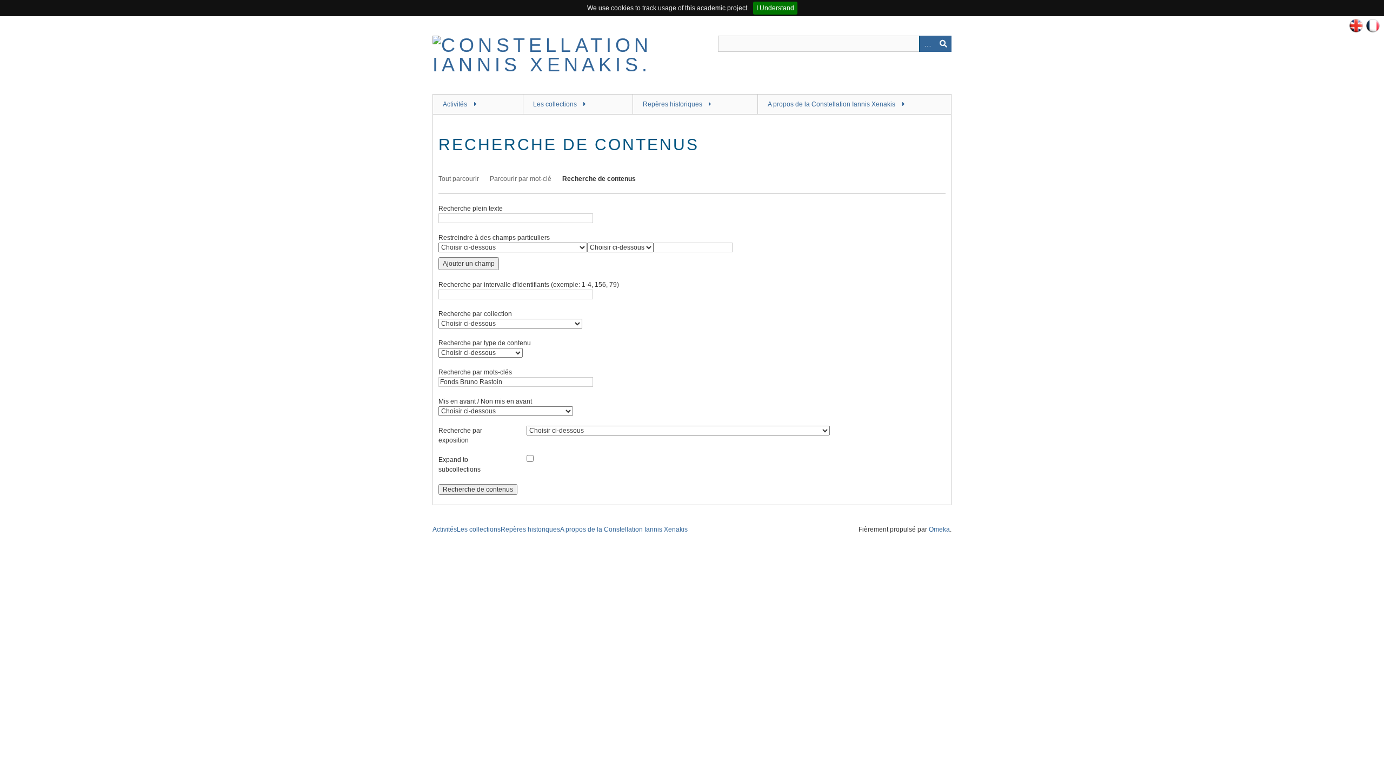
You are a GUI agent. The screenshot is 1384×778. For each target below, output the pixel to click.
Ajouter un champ (469, 263)
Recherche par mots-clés (475, 372)
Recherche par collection (475, 314)
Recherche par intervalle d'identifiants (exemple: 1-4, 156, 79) (528, 285)
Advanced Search (927, 44)
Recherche (943, 44)
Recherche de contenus (599, 179)
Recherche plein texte (470, 208)
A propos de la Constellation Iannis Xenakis (831, 104)
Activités (455, 104)
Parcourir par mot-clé (520, 179)
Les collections (555, 104)
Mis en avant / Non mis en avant (485, 401)
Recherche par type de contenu (484, 343)
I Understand (775, 8)
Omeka (939, 529)
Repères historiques (672, 104)
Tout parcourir (458, 179)
